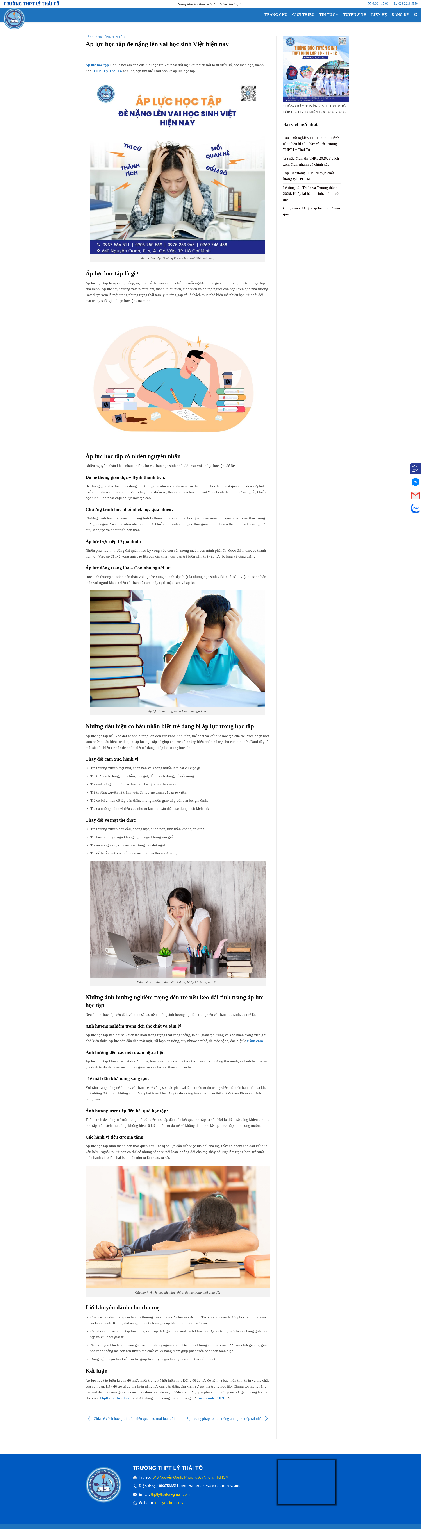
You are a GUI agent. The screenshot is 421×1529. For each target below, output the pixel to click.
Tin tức (118, 37)
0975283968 (210, 1486)
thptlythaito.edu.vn (170, 1503)
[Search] (416, 14)
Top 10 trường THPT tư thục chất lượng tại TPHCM (308, 176)
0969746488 (231, 1486)
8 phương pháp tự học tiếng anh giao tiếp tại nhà (224, 1418)
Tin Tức (327, 15)
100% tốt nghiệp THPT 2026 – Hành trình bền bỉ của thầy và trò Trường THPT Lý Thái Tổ (311, 144)
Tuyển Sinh (354, 15)
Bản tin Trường (98, 37)
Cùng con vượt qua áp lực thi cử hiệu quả (311, 211)
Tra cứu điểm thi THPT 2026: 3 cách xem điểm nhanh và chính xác (311, 161)
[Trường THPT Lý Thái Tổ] (23, 19)
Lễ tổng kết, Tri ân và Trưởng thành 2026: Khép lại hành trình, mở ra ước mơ (311, 194)
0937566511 (169, 1486)
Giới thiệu (303, 15)
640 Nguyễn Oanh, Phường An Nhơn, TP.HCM (190, 1477)
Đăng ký (400, 15)
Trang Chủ (275, 15)
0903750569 (190, 1486)
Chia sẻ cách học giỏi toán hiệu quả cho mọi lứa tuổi (134, 1418)
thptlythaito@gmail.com (170, 1494)
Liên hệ (379, 15)
